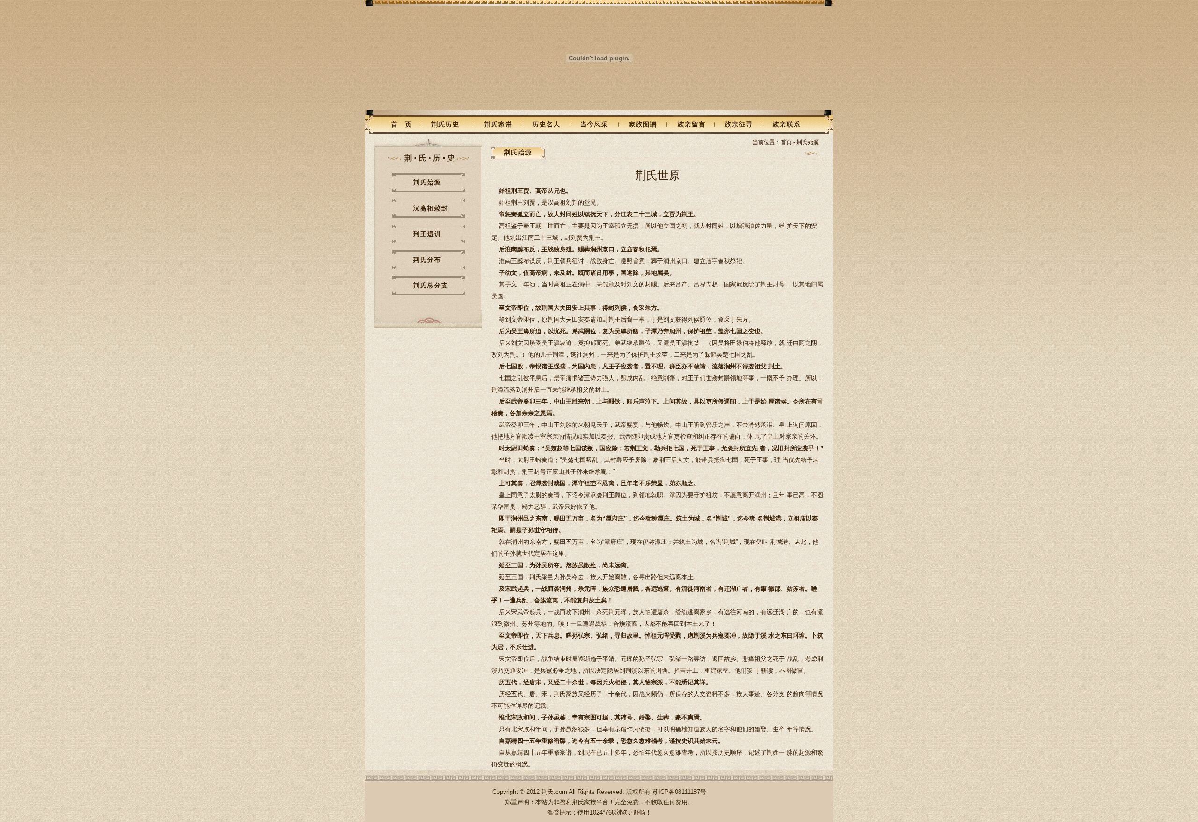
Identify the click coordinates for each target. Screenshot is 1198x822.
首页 (786, 142)
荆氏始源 (807, 142)
